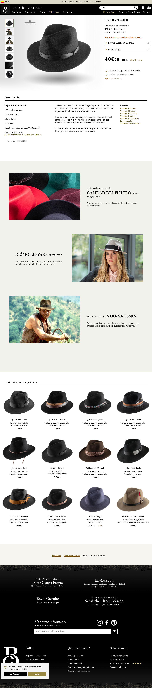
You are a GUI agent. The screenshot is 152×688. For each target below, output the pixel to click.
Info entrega (115, 78)
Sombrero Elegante (127, 111)
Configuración (15, 674)
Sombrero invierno (127, 116)
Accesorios (67, 12)
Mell (134, 419)
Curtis (57, 468)
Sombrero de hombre (128, 113)
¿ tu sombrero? (39, 254)
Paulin (134, 468)
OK (114, 631)
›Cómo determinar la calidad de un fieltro (23, 134)
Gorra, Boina (30, 12)
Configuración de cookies (79, 670)
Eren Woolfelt (57, 516)
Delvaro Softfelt (133, 516)
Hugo (95, 516)
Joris (20, 468)
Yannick (96, 468)
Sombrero (16, 12)
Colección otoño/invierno (130, 123)
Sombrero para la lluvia (129, 118)
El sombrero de (111, 316)
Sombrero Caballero (128, 108)
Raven (58, 419)
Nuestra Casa (109, 12)
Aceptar (37, 674)
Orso (20, 419)
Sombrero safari (126, 121)
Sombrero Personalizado (129, 12)
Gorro (42, 12)
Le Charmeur (19, 516)
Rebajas (146, 12)
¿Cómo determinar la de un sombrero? (112, 193)
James (96, 419)
